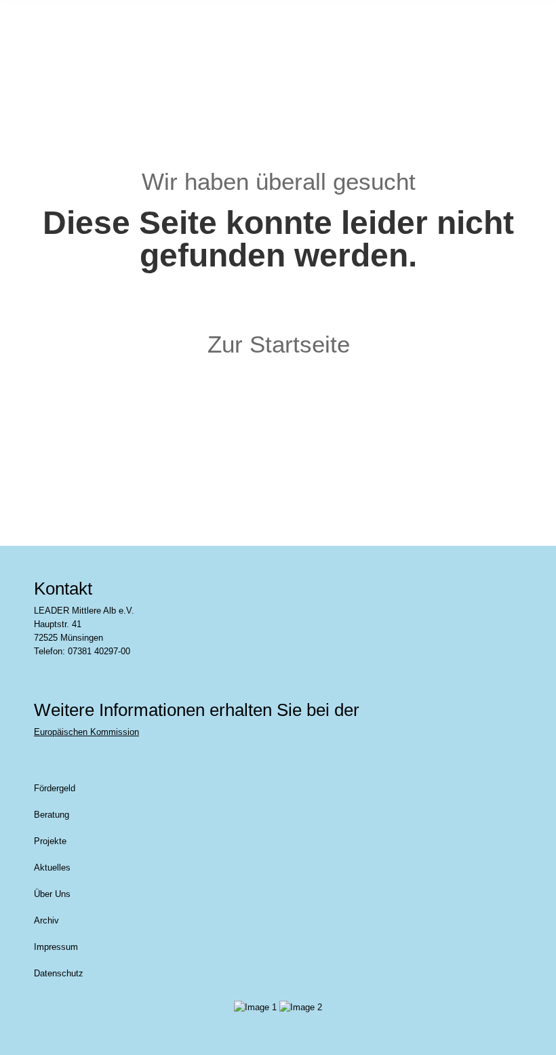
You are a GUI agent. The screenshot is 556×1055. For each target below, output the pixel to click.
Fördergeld (54, 788)
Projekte (50, 841)
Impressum (56, 947)
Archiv (46, 920)
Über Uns (52, 894)
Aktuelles (52, 867)
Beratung (51, 815)
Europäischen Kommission (86, 732)
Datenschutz (58, 973)
